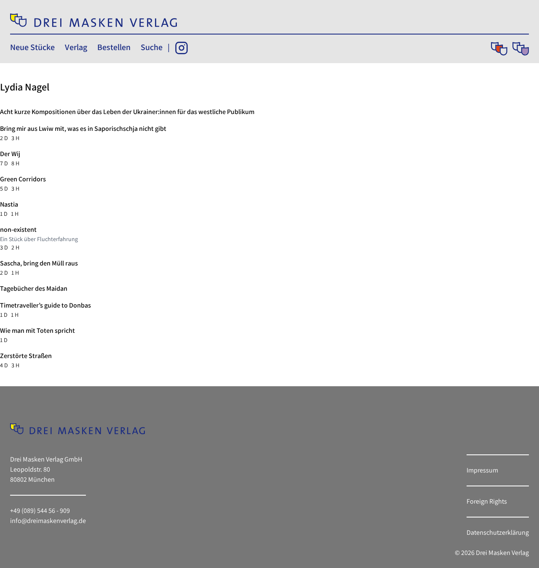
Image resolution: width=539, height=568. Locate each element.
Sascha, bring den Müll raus (39, 263)
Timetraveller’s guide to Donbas (45, 305)
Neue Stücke (32, 47)
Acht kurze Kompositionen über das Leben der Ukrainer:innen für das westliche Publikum (127, 111)
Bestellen (114, 47)
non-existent (18, 229)
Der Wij (10, 153)
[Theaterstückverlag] (499, 49)
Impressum (482, 470)
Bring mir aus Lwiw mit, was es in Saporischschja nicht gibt (83, 128)
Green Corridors (23, 179)
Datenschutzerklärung (498, 532)
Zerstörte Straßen (26, 355)
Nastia (9, 204)
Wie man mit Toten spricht (37, 330)
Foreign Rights (487, 501)
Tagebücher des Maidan (33, 288)
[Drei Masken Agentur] (520, 49)
